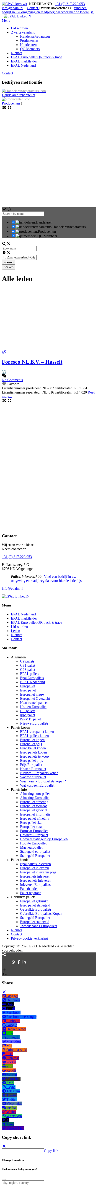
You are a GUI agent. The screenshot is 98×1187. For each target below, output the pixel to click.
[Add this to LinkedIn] (24, 962)
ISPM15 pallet (30, 719)
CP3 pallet (27, 669)
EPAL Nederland (23, 614)
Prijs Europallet (31, 765)
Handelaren (44, 222)
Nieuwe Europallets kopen (39, 773)
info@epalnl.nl (12, 8)
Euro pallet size (31, 822)
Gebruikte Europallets (36, 909)
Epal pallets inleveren (35, 864)
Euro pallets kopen (33, 752)
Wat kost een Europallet (37, 785)
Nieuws (16, 635)
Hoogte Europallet (33, 843)
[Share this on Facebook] (18, 962)
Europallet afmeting (34, 802)
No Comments (12, 380)
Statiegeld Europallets (35, 856)
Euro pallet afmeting (34, 818)
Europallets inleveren (35, 876)
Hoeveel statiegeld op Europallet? (44, 839)
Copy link (51, 1151)
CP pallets (27, 661)
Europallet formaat (33, 806)
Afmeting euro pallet (35, 794)
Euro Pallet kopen (33, 748)
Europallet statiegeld (34, 922)
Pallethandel (29, 889)
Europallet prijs (31, 744)
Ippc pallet (27, 715)
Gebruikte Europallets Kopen (41, 913)
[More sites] (4, 954)
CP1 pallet (27, 665)
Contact (33, 8)
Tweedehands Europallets (38, 926)
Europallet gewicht (33, 810)
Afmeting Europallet (34, 798)
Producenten (11, 103)
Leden (15, 631)
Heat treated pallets (33, 703)
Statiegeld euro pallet (35, 851)
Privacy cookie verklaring (29, 938)
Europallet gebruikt (34, 901)
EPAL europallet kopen (37, 732)
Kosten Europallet (33, 769)
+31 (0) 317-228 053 (70, 4)
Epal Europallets (32, 678)
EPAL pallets (29, 674)
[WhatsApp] (13, 962)
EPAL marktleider (24, 618)
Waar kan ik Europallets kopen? (43, 781)
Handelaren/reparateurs (18, 95)
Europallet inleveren (34, 868)
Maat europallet (31, 847)
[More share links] (4, 970)
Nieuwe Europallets (34, 723)
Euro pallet (28, 690)
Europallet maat (31, 827)
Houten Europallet (33, 707)
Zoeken (9, 262)
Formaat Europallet (34, 831)
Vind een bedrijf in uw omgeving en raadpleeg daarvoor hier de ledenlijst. (48, 10)
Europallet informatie (35, 814)
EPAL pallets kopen (34, 736)
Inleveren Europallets (35, 885)
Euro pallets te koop (34, 756)
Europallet (27, 686)
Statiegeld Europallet (35, 918)
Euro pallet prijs (31, 760)
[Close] (4, 992)
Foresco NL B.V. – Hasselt (32, 362)
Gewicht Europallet (34, 835)
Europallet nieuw (32, 694)
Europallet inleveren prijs (38, 872)
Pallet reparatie (30, 893)
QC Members (47, 236)
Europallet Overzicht (35, 698)
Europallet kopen (32, 740)
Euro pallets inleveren (35, 880)
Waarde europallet (33, 777)
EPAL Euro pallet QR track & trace (36, 622)
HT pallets (27, 711)
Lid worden (19, 627)
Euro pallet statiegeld (35, 905)
